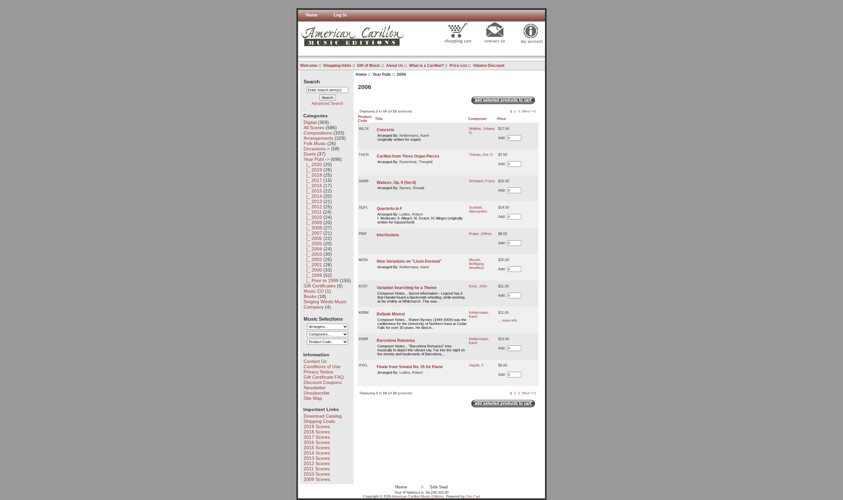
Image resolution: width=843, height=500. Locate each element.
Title (379, 119)
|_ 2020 (313, 164)
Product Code (365, 119)
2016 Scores (317, 442)
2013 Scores (317, 458)
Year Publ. (381, 74)
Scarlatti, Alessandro (478, 209)
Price (501, 119)
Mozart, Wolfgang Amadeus (476, 264)
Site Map (313, 398)
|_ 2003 (313, 254)
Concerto (385, 130)
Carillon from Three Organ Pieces (408, 156)
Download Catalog (323, 416)
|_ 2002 (313, 259)
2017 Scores (317, 437)
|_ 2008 (313, 227)
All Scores (314, 127)
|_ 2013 (313, 201)
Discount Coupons (323, 382)
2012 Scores (317, 463)
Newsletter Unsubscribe (317, 390)
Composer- (478, 119)
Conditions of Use (322, 366)
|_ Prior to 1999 (321, 280)
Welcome (308, 65)
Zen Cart (473, 496)
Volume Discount (488, 65)
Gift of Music (368, 65)
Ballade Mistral (391, 314)
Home (311, 15)
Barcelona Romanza (396, 340)
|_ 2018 (313, 175)
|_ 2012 (313, 206)
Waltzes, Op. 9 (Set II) (396, 182)
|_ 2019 (313, 169)
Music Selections (323, 318)
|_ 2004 (313, 248)
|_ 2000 (313, 270)
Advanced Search (327, 103)
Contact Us (315, 361)
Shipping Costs (319, 421)
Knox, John (478, 286)
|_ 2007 (313, 233)
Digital (310, 122)
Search (312, 81)
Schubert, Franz (482, 181)
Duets (310, 154)
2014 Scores (317, 453)
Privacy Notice (318, 371)
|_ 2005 (313, 243)
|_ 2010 (313, 217)
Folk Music (315, 143)
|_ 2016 (313, 185)
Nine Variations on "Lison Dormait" (409, 261)
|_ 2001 (313, 264)
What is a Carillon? (426, 65)
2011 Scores (317, 468)
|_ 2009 (313, 222)
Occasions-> (317, 148)
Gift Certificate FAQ (324, 377)
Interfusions (388, 235)
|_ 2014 (313, 196)
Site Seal (439, 487)
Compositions (318, 132)
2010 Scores (317, 474)
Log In (340, 15)
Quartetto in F (389, 208)
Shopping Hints (337, 65)
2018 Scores (317, 431)
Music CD (314, 291)
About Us (394, 65)
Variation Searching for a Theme (407, 287)
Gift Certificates (320, 285)
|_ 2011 (313, 212)
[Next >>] (529, 111)
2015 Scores (317, 447)
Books (310, 296)
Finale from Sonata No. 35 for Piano (410, 367)
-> (316, 159)
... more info (507, 320)
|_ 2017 (313, 180)
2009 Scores (317, 479)
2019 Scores (317, 426)
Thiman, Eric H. (481, 155)
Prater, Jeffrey (480, 234)
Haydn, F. (476, 365)
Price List (458, 65)
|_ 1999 (313, 275)
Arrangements (318, 138)
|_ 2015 (313, 190)
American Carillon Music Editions (418, 496)
